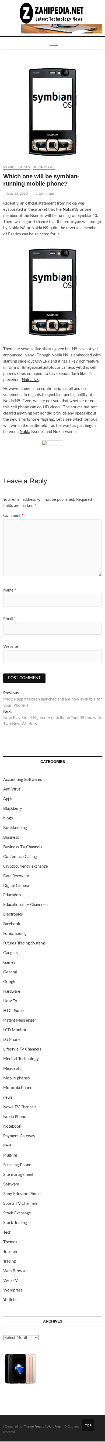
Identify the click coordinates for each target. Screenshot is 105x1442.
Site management (18, 1175)
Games (9, 963)
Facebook (11, 924)
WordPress (54, 1426)
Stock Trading (15, 1223)
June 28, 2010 (17, 193)
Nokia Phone (44, 167)
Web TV (10, 1281)
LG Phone (11, 1040)
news (8, 1097)
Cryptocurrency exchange (25, 866)
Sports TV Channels (20, 1204)
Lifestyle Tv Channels (22, 1049)
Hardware (11, 991)
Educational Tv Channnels (25, 905)
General (10, 972)
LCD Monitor (14, 1030)
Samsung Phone (17, 1165)
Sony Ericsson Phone (22, 1194)
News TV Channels (20, 1107)
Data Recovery (16, 876)
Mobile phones (16, 167)
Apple (8, 799)
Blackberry (12, 809)
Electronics (13, 914)
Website (10, 647)
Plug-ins (10, 1155)
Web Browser (15, 1271)
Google (9, 982)
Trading (9, 1261)
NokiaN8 (71, 210)
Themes (10, 1242)
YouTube (10, 1300)
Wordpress (13, 1290)
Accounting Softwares (22, 780)
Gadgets (10, 953)
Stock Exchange (17, 1213)
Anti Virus (11, 789)
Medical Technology (21, 1059)
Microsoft (12, 1069)
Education (12, 895)
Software (11, 1184)
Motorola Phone (17, 1088)
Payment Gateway (19, 1136)
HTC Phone (13, 1011)
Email (9, 619)
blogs (8, 818)
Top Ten (10, 1252)
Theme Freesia (34, 1426)
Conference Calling (20, 857)
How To (10, 1001)
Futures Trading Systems (24, 943)
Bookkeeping (15, 828)
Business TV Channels (22, 847)
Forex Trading (15, 934)
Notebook (12, 1126)
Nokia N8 (30, 380)
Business (11, 837)
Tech (7, 1232)
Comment (13, 516)
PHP (7, 1146)
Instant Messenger (19, 1020)
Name (9, 590)
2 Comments (44, 193)
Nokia (25, 432)
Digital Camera (16, 886)
